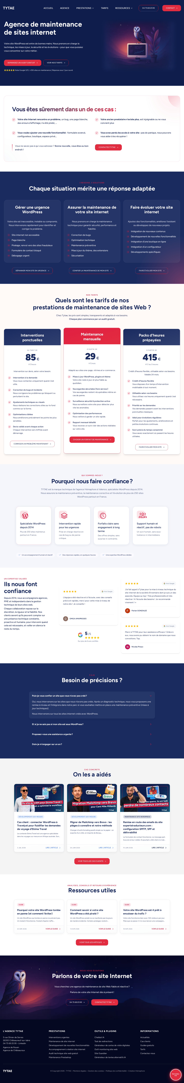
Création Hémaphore (136, 1071)
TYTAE (9, 8)
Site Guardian (101, 1053)
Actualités (144, 1037)
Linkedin (22, 1043)
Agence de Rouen (11, 1047)
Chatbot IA (99, 1037)
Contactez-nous (147, 1053)
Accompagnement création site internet (67, 1049)
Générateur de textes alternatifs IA (110, 1057)
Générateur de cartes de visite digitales (112, 1045)
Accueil (48, 8)
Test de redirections (103, 1041)
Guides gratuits (147, 1045)
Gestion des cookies (96, 1071)
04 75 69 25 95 (10, 1043)
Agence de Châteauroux (14, 1050)
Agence (64, 8)
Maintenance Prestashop (60, 1057)
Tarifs (104, 8)
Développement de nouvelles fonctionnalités (69, 1045)
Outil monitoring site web (106, 1049)
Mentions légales (79, 1071)
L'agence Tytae (13, 1031)
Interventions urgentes (59, 1037)
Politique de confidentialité (116, 1071)
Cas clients (145, 1041)
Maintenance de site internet (62, 1041)
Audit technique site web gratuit (63, 1053)
